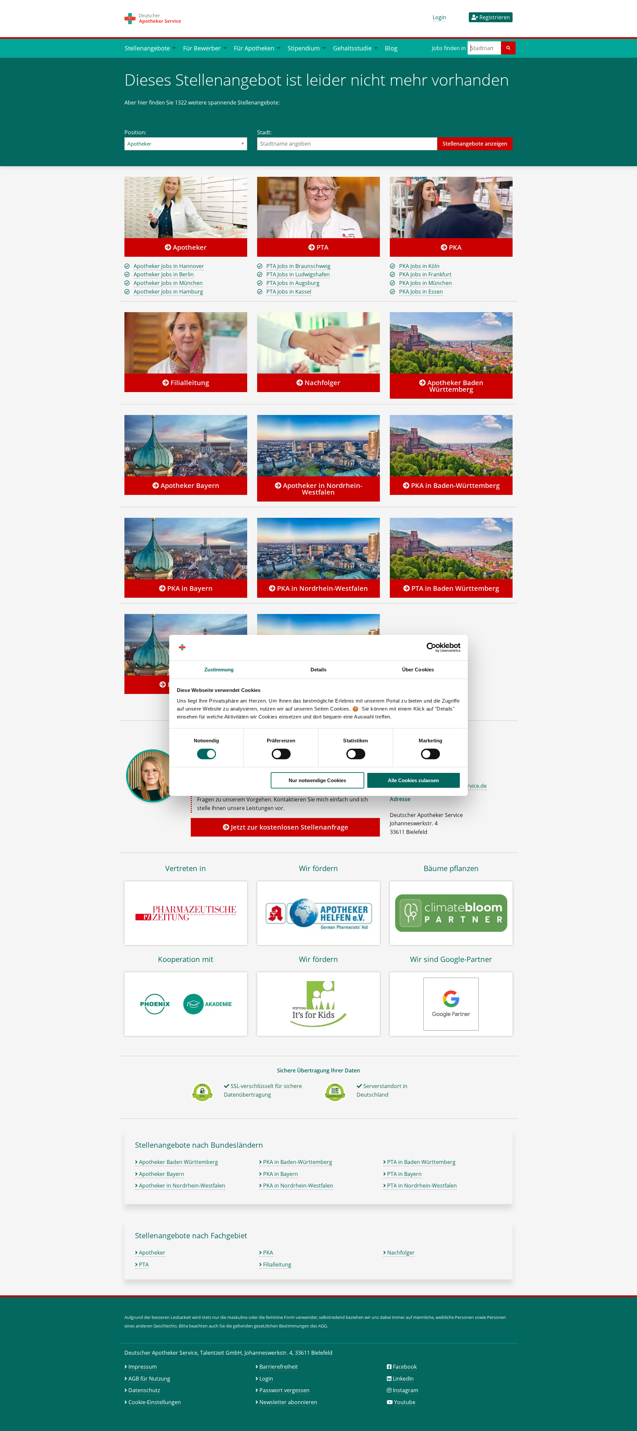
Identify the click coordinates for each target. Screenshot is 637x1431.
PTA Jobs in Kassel (288, 291)
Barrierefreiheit (278, 1366)
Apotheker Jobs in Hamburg (168, 291)
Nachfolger (321, 382)
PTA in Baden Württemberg (454, 588)
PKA (454, 247)
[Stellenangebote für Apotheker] (185, 207)
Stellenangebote (147, 48)
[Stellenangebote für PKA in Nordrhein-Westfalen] (318, 548)
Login (439, 17)
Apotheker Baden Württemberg (454, 386)
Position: (135, 132)
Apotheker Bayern (189, 485)
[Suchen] (508, 47)
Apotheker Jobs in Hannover (169, 266)
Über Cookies (418, 669)
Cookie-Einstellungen (154, 1402)
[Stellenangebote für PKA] (451, 207)
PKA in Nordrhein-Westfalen (321, 588)
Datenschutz (144, 1390)
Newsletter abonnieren (288, 1402)
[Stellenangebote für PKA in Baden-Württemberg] (451, 445)
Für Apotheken (254, 48)
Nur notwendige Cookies (317, 780)
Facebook (405, 1366)
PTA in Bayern (404, 1174)
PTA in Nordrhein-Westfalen (421, 1185)
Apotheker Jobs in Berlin (164, 274)
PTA (321, 247)
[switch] (281, 754)
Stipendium (304, 48)
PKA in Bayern (189, 588)
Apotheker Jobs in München (168, 283)
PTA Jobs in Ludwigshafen (298, 274)
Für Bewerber (202, 48)
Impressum (142, 1366)
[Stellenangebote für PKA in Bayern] (185, 548)
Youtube (404, 1402)
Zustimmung (219, 669)
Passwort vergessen (284, 1390)
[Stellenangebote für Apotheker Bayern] (185, 445)
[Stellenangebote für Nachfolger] (318, 343)
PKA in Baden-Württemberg (454, 485)
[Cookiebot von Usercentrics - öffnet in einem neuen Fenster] (431, 647)
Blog (391, 48)
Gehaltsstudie (352, 48)
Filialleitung (189, 382)
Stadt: (264, 132)
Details (319, 669)
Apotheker (189, 247)
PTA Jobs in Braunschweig (298, 266)
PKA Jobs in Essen (421, 291)
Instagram (405, 1390)
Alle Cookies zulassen (413, 780)
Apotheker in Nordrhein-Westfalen (321, 489)
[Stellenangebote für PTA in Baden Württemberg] (451, 548)
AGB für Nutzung (149, 1378)
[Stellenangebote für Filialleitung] (185, 343)
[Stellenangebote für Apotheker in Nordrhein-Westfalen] (318, 445)
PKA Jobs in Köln (419, 266)
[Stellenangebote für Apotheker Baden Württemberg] (451, 343)
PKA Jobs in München (425, 283)
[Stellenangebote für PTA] (318, 207)
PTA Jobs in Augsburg (292, 283)
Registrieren (494, 17)
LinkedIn (403, 1378)
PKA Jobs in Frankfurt (425, 274)
